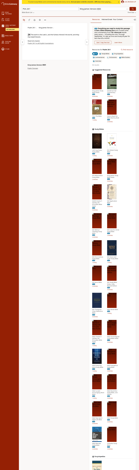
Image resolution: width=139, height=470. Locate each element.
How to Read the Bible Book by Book (113, 117)
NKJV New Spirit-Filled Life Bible (97, 419)
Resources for (101, 50)
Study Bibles (99, 129)
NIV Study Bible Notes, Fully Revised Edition (112, 284)
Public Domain (33, 68)
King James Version (35, 65)
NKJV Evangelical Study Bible (112, 366)
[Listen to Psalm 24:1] (45, 19)
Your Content (118, 19)
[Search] (133, 9)
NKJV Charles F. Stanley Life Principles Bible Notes (97, 339)
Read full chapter (34, 41)
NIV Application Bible (112, 202)
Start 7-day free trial (102, 42)
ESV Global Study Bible (112, 151)
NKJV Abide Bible (112, 309)
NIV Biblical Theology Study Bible (97, 231)
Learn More (118, 42)
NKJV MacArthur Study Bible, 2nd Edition (112, 392)
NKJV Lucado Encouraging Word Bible (98, 392)
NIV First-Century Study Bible (97, 258)
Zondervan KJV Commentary (111, 91)
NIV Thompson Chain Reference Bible (97, 311)
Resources (96, 19)
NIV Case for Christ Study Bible (113, 230)
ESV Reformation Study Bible (97, 176)
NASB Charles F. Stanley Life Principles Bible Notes (97, 203)
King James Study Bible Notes (97, 91)
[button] (128, 2)
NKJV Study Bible (112, 418)
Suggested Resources (102, 70)
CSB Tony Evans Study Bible (97, 151)
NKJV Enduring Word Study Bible (97, 366)
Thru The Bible (97, 116)
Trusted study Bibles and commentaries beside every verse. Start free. (76, 2)
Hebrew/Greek (107, 19)
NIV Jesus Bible (97, 282)
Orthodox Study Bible (112, 444)
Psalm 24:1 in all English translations (41, 43)
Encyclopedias (100, 457)
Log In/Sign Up (130, 2)
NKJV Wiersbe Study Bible (96, 444)
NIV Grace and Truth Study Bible (112, 258)
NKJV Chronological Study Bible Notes (113, 337)
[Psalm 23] (22, 42)
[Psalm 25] (86, 42)
